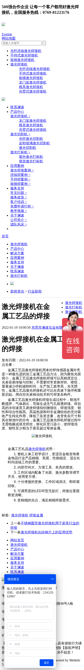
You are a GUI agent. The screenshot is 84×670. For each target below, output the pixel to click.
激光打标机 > (20, 152)
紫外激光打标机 (31, 157)
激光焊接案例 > (22, 170)
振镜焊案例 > (20, 184)
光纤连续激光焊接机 (25, 51)
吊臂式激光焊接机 (33, 91)
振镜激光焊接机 (22, 60)
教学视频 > (18, 211)
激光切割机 (27, 148)
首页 (5, 236)
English (7, 34)
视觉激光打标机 (31, 161)
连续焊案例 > (20, 175)
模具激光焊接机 (31, 87)
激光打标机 (19, 276)
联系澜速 (17, 107)
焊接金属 (36, 515)
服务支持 (17, 188)
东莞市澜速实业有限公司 (50, 327)
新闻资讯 (17, 291)
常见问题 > (18, 193)
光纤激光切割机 (31, 138)
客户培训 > (18, 202)
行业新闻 (35, 291)
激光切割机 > (20, 134)
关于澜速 (17, 215)
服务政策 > (18, 197)
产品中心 (17, 111)
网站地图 (9, 38)
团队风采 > (18, 224)
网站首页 (17, 540)
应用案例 (17, 166)
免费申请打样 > (22, 206)
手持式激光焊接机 (24, 55)
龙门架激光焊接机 (33, 82)
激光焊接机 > (20, 116)
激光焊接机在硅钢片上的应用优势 (46, 532)
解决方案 (17, 253)
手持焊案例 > (20, 179)
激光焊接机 (19, 64)
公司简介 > (18, 220)
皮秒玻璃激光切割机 (34, 143)
